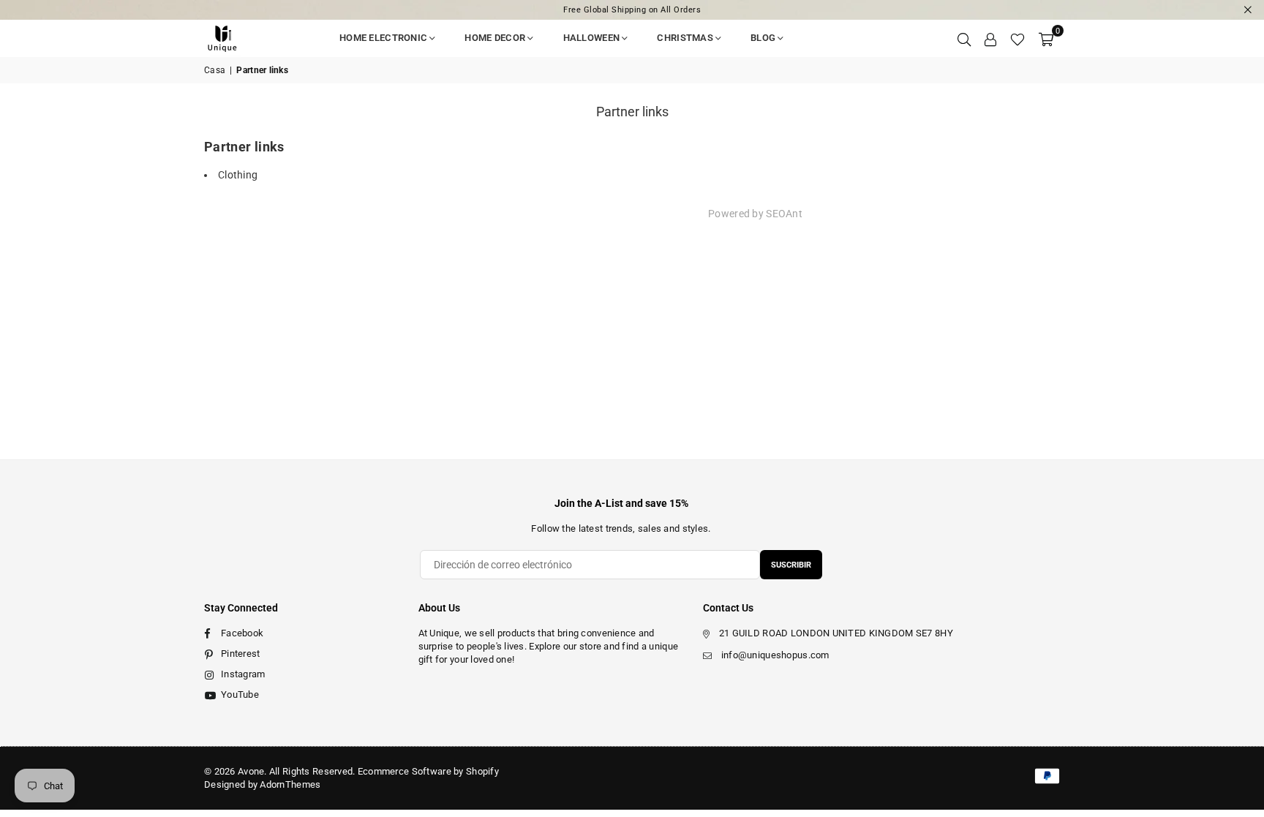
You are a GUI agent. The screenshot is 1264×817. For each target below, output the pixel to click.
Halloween (591, 37)
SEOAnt (784, 213)
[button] (1046, 38)
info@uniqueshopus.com (775, 655)
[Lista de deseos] (1017, 38)
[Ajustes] (990, 38)
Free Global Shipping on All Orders (632, 10)
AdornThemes (290, 784)
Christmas (685, 37)
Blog (762, 37)
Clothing (237, 175)
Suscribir (791, 565)
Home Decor (494, 37)
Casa (214, 70)
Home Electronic (383, 37)
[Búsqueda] (964, 38)
